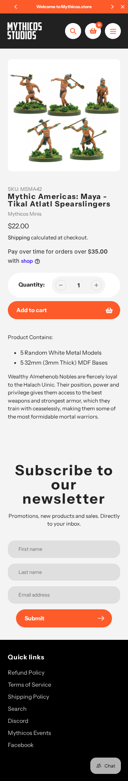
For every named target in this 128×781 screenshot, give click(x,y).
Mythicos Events (29, 732)
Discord (18, 720)
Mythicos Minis (25, 214)
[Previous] (16, 6)
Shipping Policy (28, 696)
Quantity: (31, 284)
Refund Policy (26, 672)
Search (17, 708)
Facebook (21, 744)
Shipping (19, 237)
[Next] (112, 6)
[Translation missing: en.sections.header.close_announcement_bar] (122, 6)
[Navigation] (113, 31)
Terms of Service (29, 684)
